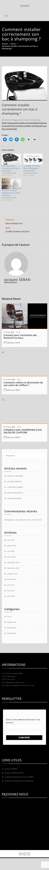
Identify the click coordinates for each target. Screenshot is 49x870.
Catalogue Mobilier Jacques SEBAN (19, 777)
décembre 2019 (13, 562)
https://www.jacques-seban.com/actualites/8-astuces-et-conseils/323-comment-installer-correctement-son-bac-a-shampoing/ (24, 126)
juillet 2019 (11, 579)
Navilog (7, 520)
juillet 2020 (11, 545)
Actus (13, 43)
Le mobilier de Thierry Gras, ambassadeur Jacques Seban (31, 168)
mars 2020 (11, 557)
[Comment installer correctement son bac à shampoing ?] (11, 159)
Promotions (11, 633)
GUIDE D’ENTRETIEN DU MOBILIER (19, 781)
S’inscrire (24, 737)
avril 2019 (11, 596)
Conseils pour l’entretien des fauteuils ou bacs (20, 336)
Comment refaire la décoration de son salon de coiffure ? (23, 384)
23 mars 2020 (10, 379)
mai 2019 (10, 590)
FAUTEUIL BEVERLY (14, 481)
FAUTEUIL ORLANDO (15, 476)
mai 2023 (10, 540)
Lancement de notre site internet (28, 520)
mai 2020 (10, 551)
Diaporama (11, 622)
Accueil (5, 43)
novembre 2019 (13, 568)
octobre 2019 (12, 574)
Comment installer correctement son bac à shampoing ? (11, 168)
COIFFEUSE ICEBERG (15, 487)
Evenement (11, 628)
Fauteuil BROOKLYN (15, 493)
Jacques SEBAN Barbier (14, 773)
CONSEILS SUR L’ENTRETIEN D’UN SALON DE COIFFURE (23, 431)
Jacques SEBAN (15, 343)
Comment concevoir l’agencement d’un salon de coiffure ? (11, 192)
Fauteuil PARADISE (14, 498)
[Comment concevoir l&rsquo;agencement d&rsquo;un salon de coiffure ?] (11, 183)
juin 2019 (11, 585)
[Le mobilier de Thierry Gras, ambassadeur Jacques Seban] (32, 159)
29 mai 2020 (10, 332)
